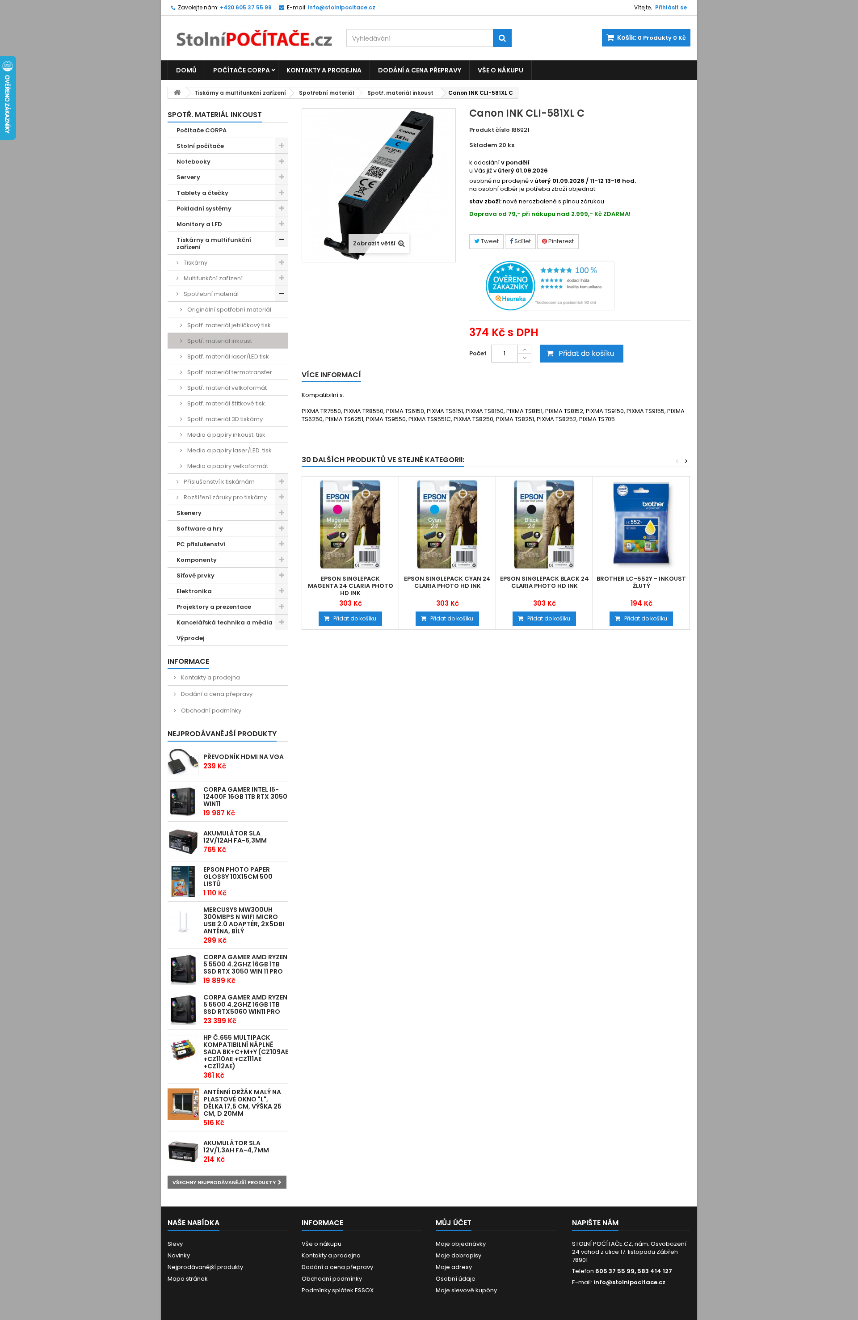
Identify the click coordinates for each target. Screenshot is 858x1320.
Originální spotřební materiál (228, 309)
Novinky (179, 1255)
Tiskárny (194, 262)
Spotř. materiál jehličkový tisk (228, 325)
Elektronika (194, 591)
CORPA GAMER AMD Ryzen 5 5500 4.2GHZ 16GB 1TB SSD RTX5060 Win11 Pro (245, 1004)
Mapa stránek (188, 1278)
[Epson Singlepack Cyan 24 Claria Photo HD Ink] (447, 524)
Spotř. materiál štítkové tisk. (226, 403)
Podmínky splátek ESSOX (338, 1290)
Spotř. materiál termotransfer (229, 372)
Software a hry (200, 528)
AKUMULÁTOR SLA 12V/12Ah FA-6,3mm (235, 837)
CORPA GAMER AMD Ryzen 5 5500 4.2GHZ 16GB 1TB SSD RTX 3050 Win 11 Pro (245, 964)
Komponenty (197, 560)
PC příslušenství (201, 544)
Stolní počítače (200, 146)
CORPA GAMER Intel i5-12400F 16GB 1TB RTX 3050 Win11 (245, 796)
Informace (188, 661)
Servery (188, 177)
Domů (186, 70)
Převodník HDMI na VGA (243, 756)
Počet (478, 353)
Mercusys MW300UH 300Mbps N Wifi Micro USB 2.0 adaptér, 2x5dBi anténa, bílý (243, 920)
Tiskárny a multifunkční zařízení (240, 93)
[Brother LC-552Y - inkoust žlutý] (641, 524)
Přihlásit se (671, 7)
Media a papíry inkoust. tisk (225, 434)
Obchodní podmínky (210, 710)
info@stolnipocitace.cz (629, 1282)
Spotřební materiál (326, 93)
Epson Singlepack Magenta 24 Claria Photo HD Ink (350, 586)
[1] (183, 841)
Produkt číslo (489, 130)
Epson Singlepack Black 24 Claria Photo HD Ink (544, 582)
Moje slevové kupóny (466, 1290)
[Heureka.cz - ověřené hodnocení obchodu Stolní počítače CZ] (550, 285)
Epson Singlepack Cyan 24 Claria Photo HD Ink (447, 582)
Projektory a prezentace (214, 607)
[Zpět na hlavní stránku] (176, 92)
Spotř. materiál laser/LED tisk (227, 356)
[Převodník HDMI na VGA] (183, 761)
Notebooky (193, 161)
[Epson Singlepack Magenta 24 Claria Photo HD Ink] (350, 524)
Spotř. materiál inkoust (400, 93)
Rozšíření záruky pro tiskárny (224, 497)
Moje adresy (454, 1267)
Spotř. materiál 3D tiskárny (224, 419)
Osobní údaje (455, 1278)
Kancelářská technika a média (225, 622)
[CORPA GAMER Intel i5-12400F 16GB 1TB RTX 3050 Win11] (183, 801)
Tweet (489, 241)
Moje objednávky (461, 1244)
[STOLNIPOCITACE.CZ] (250, 31)
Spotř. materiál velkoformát (226, 388)
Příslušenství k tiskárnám (218, 481)
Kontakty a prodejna (324, 70)
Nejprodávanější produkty (222, 734)
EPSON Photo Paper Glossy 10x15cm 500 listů (238, 876)
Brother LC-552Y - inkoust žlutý (641, 582)
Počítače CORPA (241, 70)
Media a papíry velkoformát (227, 466)
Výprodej (191, 638)
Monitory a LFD (199, 224)
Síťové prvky (195, 575)
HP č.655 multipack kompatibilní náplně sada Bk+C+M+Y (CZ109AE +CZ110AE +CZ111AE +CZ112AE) (245, 1052)
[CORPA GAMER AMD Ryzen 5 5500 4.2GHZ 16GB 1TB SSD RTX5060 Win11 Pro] (183, 1009)
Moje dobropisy (458, 1255)
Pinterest (560, 241)
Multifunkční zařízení (212, 278)
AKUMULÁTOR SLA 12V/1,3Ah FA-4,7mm (236, 1147)
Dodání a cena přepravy (419, 70)
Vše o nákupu (500, 70)
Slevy (175, 1244)
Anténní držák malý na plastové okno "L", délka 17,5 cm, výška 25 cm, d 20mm (242, 1103)
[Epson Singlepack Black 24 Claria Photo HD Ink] (544, 524)
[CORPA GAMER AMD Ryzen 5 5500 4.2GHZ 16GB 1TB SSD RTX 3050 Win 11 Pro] (183, 969)
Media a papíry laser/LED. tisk (229, 450)
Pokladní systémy (204, 208)
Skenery (189, 513)
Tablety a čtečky (202, 193)
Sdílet (522, 241)
